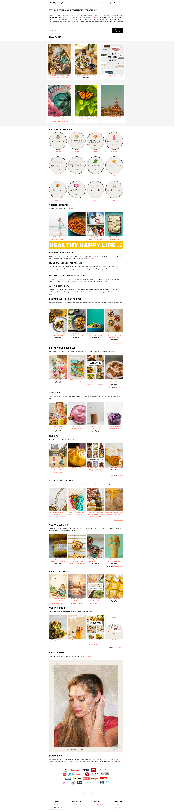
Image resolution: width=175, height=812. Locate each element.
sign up (77, 804)
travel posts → (118, 520)
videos (118, 809)
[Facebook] (110, 2)
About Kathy (92, 258)
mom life (101, 2)
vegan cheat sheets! (81, 805)
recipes (70, 2)
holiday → (120, 475)
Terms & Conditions (60, 809)
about (86, 2)
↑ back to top (87, 794)
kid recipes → (119, 387)
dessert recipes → (117, 566)
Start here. (52, 271)
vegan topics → (118, 647)
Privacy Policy (52, 809)
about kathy (56, 804)
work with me (98, 804)
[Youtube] (114, 2)
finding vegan (118, 807)
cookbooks (78, 2)
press (56, 805)
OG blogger (95, 17)
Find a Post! (117, 30)
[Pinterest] (118, 2)
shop (118, 804)
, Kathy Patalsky (86, 656)
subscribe (93, 2)
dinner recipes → (118, 343)
